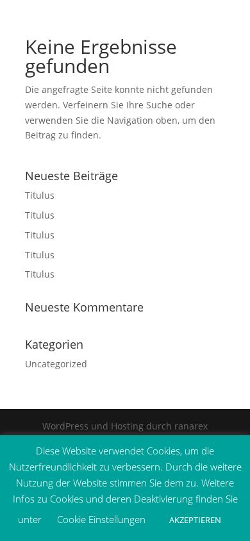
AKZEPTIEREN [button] (195, 520)
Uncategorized (56, 364)
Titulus (39, 195)
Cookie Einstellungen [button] (101, 519)
